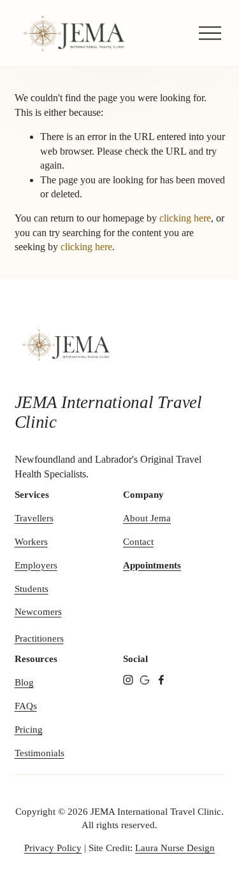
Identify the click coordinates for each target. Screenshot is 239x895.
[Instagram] (128, 680)
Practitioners (39, 638)
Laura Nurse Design (175, 848)
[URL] (145, 680)
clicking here (185, 218)
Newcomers (38, 612)
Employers (36, 565)
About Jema (147, 518)
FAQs (26, 706)
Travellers (34, 518)
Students (31, 589)
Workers (31, 542)
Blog (24, 682)
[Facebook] (161, 680)
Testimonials (39, 753)
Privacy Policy (53, 848)
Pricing (29, 729)
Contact (138, 542)
